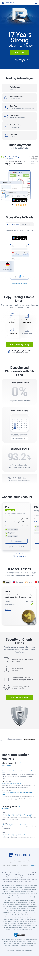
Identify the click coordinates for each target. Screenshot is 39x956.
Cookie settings (24, 865)
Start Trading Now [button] (19, 697)
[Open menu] (36, 3)
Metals (8, 582)
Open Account (16, 541)
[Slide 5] (22, 553)
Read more (8, 610)
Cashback (8, 525)
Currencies (19, 582)
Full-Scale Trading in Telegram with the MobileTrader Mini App (17, 825)
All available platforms (19, 283)
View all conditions (20, 556)
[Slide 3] (19, 553)
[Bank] (19, 478)
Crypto (30, 582)
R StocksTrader (13, 224)
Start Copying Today (19, 344)
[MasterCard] (14, 478)
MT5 (30, 224)
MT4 (24, 224)
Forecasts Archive (6, 765)
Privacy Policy (6, 865)
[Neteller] (30, 478)
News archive (5, 808)
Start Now (19, 52)
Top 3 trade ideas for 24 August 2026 (11, 783)
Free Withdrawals (11, 529)
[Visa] (9, 478)
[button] (8, 3)
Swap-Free (10, 533)
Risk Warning (15, 865)
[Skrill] (24, 478)
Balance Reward (11, 536)
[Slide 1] (16, 553)
